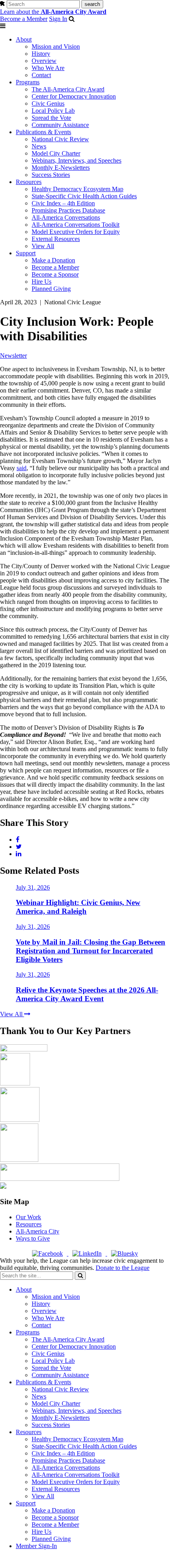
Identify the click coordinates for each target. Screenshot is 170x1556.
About (24, 39)
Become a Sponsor (55, 274)
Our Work (28, 1217)
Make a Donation (53, 260)
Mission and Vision (56, 46)
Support (26, 253)
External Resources (56, 238)
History (41, 53)
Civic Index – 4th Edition (63, 203)
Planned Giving (51, 288)
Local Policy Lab (53, 110)
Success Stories (51, 174)
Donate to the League (122, 1267)
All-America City (37, 1231)
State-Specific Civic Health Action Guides (84, 196)
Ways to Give (33, 1238)
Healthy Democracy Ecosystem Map (77, 189)
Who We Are (48, 68)
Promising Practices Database (68, 210)
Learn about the (53, 11)
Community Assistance (60, 124)
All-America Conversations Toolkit (75, 224)
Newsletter (13, 355)
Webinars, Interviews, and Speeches (76, 160)
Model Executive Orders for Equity (76, 231)
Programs (28, 82)
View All (43, 246)
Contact (41, 75)
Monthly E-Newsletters (61, 167)
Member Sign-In (36, 1546)
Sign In (58, 18)
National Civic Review (60, 139)
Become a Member (23, 18)
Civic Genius (48, 103)
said (21, 468)
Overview (44, 60)
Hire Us (41, 281)
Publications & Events (43, 132)
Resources (29, 181)
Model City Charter (56, 153)
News (39, 146)
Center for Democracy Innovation (74, 96)
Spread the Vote (51, 117)
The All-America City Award (68, 89)
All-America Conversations (66, 217)
